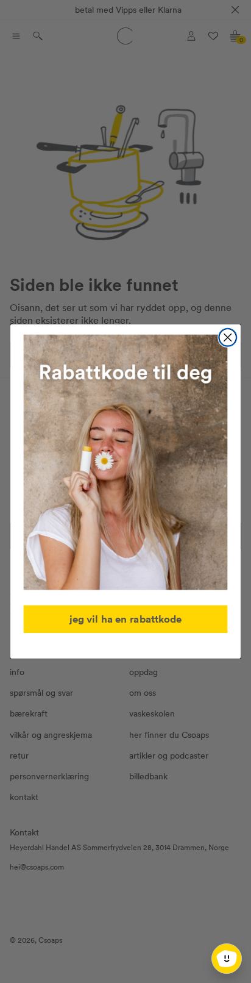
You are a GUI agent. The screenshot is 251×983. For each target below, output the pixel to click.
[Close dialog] (227, 337)
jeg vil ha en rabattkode (125, 618)
